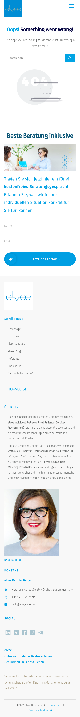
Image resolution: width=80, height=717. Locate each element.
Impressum (14, 366)
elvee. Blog (14, 351)
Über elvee (14, 336)
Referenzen (14, 358)
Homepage (14, 329)
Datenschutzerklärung (20, 373)
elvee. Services (16, 343)
